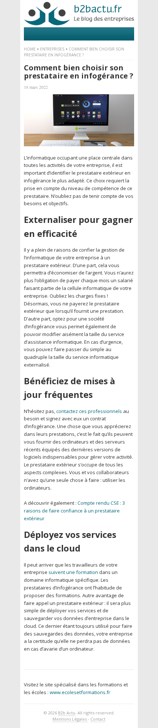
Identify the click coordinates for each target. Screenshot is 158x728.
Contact (97, 719)
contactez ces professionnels (89, 411)
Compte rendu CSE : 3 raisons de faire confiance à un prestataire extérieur (74, 511)
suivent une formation (73, 572)
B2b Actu (66, 712)
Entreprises (52, 49)
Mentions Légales (70, 719)
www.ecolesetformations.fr (80, 692)
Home (30, 49)
